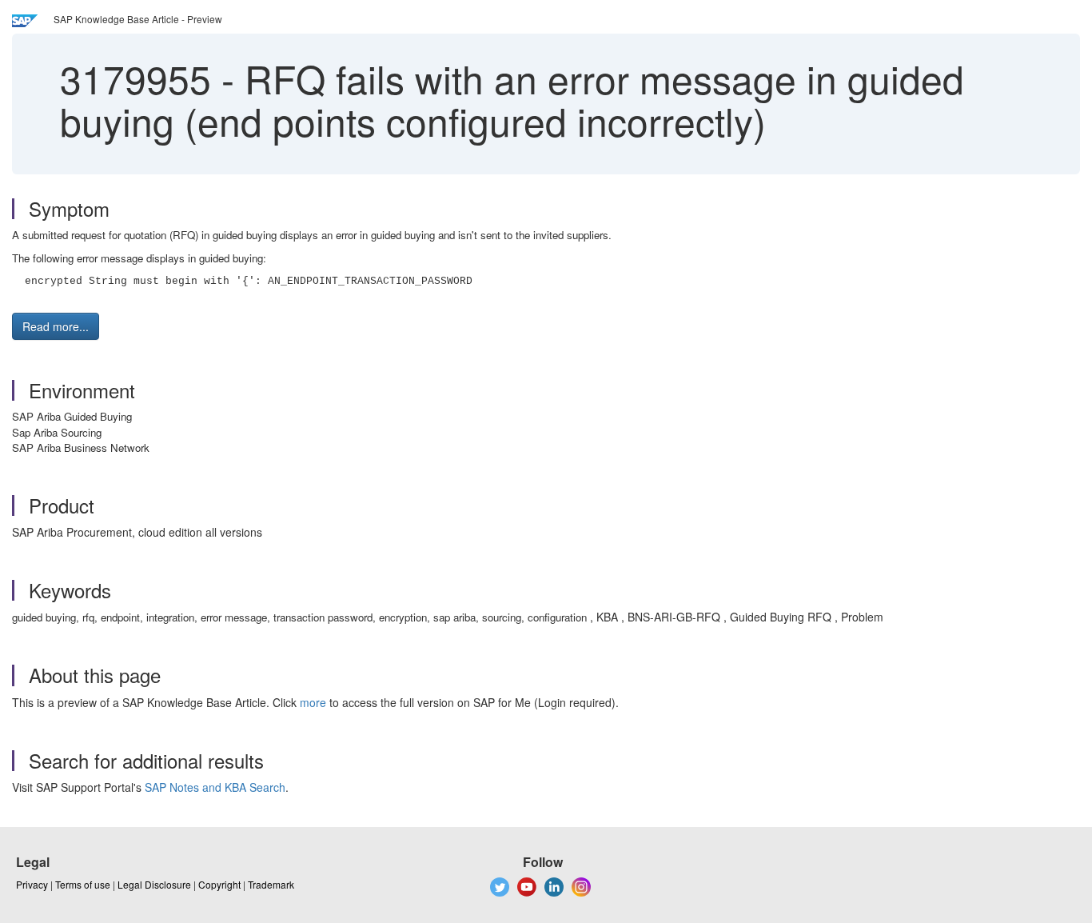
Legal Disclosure (154, 884)
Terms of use (82, 884)
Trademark (271, 884)
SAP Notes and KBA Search (215, 787)
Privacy (32, 884)
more (313, 702)
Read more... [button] (55, 326)
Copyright (219, 884)
